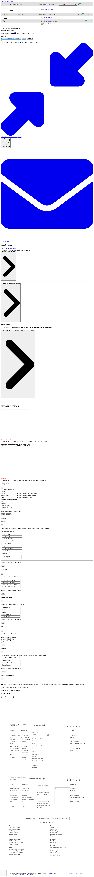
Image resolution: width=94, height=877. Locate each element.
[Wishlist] (76, 4)
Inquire (24, 38)
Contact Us (18, 38)
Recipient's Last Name (9, 582)
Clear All (8, 514)
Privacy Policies (15, 755)
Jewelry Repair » (25, 735)
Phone (4, 612)
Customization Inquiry (7, 38)
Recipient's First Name (9, 580)
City (5, 546)
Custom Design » (54, 831)
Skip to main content (7, 1)
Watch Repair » (25, 737)
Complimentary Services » (28, 801)
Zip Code (6, 550)
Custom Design (25, 739)
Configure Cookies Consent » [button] (76, 873)
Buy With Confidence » (15, 790)
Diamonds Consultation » (27, 797)
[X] (71, 726)
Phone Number (8, 538)
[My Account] (83, 4)
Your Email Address (8, 587)
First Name (7, 534)
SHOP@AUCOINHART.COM (77, 744)
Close (2, 514)
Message (7, 556)
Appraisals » (24, 741)
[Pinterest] (79, 726)
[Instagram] (74, 726)
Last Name (7, 536)
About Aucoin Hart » (14, 788)
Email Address (8, 541)
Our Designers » (13, 834)
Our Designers (14, 750)
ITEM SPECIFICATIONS (8, 252)
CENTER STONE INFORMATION (11, 284)
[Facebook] (68, 726)
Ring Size (3, 36)
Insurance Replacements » (28, 799)
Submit (3, 671)
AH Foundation (14, 748)
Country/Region (8, 548)
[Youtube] (76, 726)
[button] (11, 10)
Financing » (24, 757)
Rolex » (12, 752)
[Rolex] (77, 9)
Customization (7, 616)
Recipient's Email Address (10, 584)
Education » (24, 759)
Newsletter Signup (35, 725)
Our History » (13, 744)
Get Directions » (13, 844)
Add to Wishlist (6, 146)
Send (2, 566)
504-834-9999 (12, 248)
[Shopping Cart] (79, 4)
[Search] (89, 14)
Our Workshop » (14, 746)
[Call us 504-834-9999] (4, 21)
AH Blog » (13, 757)
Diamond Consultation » (56, 834)
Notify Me (30, 38)
